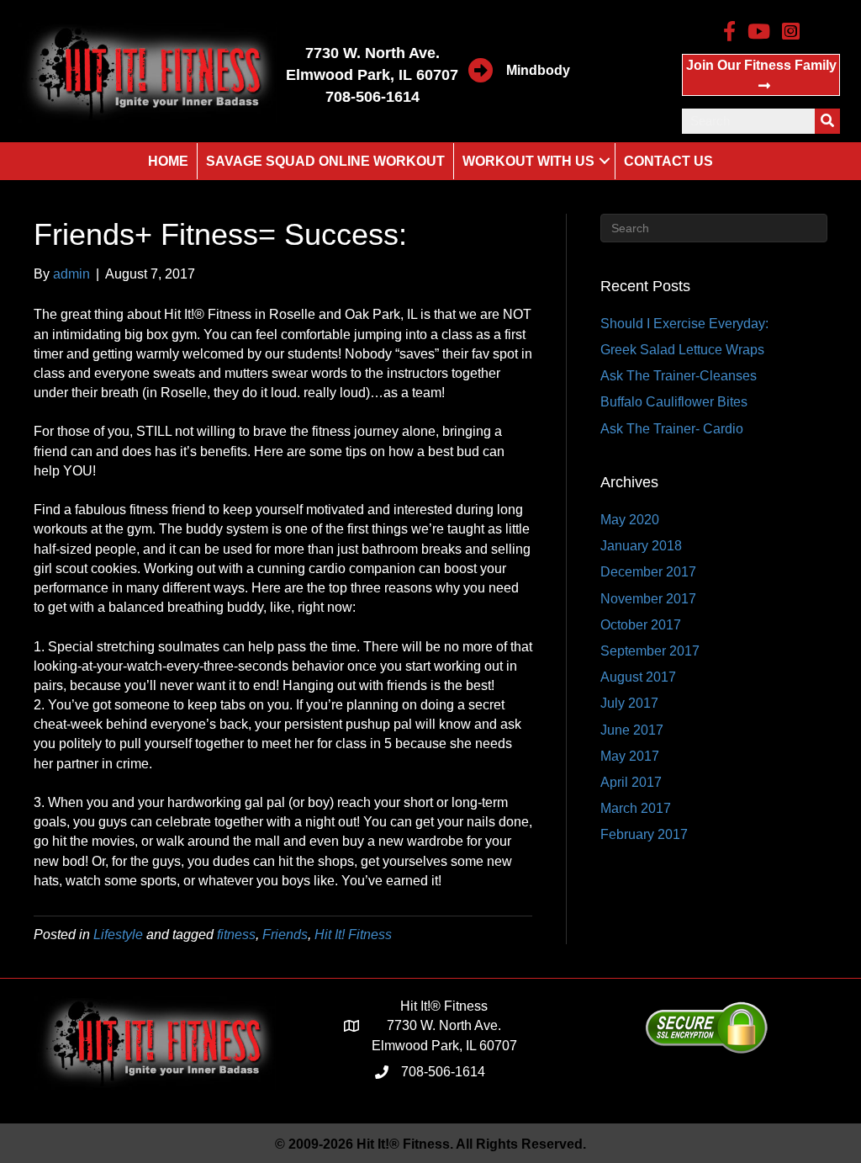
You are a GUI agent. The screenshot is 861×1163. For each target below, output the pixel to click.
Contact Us (668, 161)
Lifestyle (118, 934)
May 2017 (629, 756)
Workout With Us (528, 161)
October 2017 (640, 625)
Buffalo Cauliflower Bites (673, 402)
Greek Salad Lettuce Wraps (682, 350)
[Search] (827, 121)
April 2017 (631, 782)
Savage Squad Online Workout (325, 161)
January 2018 (641, 546)
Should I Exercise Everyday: (684, 323)
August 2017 (638, 677)
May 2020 (629, 519)
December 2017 (648, 572)
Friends (285, 934)
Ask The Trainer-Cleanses (678, 376)
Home (168, 161)
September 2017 (650, 651)
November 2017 (648, 599)
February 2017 (644, 834)
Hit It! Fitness (353, 934)
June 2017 (631, 730)
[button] (761, 75)
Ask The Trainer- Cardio (671, 429)
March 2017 (635, 808)
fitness (236, 934)
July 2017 (629, 703)
